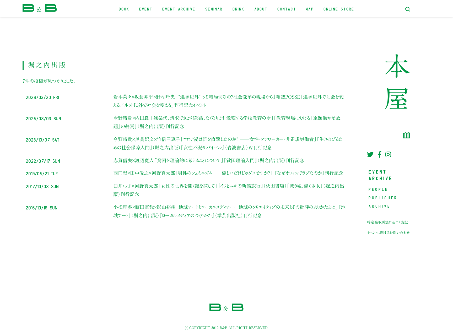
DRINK (239, 8)
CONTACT (287, 8)
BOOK (124, 8)
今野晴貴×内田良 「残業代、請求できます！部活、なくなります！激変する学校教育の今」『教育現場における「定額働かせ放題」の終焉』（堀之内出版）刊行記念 (227, 122)
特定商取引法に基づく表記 (387, 222)
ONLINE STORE (339, 8)
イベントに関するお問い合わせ (388, 233)
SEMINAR (214, 8)
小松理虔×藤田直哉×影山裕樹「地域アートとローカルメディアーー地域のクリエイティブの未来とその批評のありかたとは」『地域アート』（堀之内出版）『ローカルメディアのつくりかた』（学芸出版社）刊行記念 (229, 211)
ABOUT (261, 8)
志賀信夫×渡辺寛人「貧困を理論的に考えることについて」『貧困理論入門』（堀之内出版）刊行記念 (208, 160)
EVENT (146, 8)
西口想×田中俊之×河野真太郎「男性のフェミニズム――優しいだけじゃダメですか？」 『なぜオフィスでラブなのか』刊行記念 (228, 173)
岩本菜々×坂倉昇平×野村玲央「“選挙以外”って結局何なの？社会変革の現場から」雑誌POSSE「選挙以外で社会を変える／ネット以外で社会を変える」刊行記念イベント (228, 100)
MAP (310, 8)
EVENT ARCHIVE (179, 8)
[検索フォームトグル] (407, 9)
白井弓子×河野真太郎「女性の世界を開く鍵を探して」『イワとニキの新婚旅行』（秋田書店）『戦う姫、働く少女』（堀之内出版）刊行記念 (228, 190)
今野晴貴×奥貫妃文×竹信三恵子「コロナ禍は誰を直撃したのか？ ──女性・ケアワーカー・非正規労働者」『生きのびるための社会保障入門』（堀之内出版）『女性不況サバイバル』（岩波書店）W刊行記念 (228, 143)
